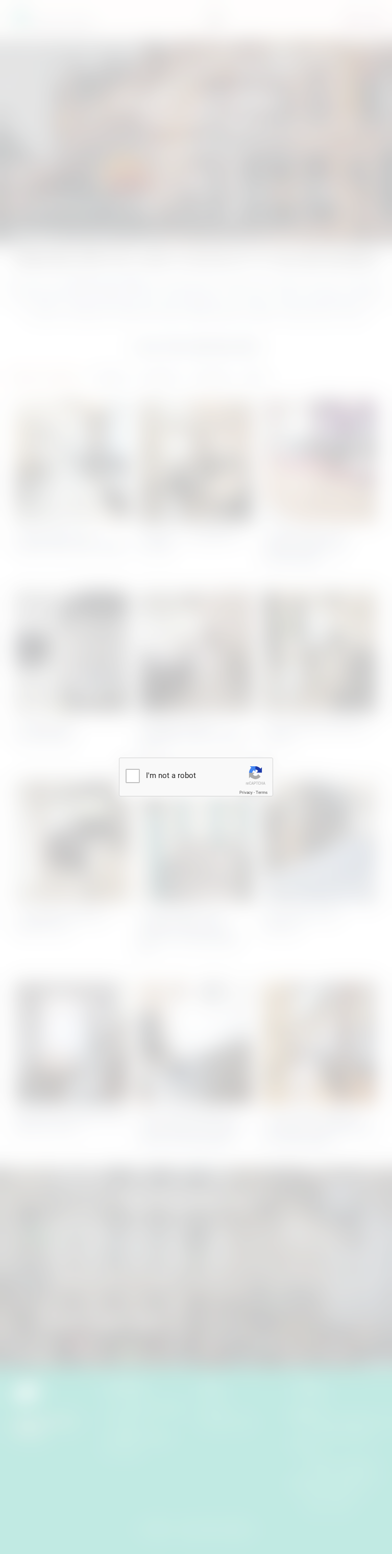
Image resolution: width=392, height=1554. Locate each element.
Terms (261, 792)
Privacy (246, 792)
